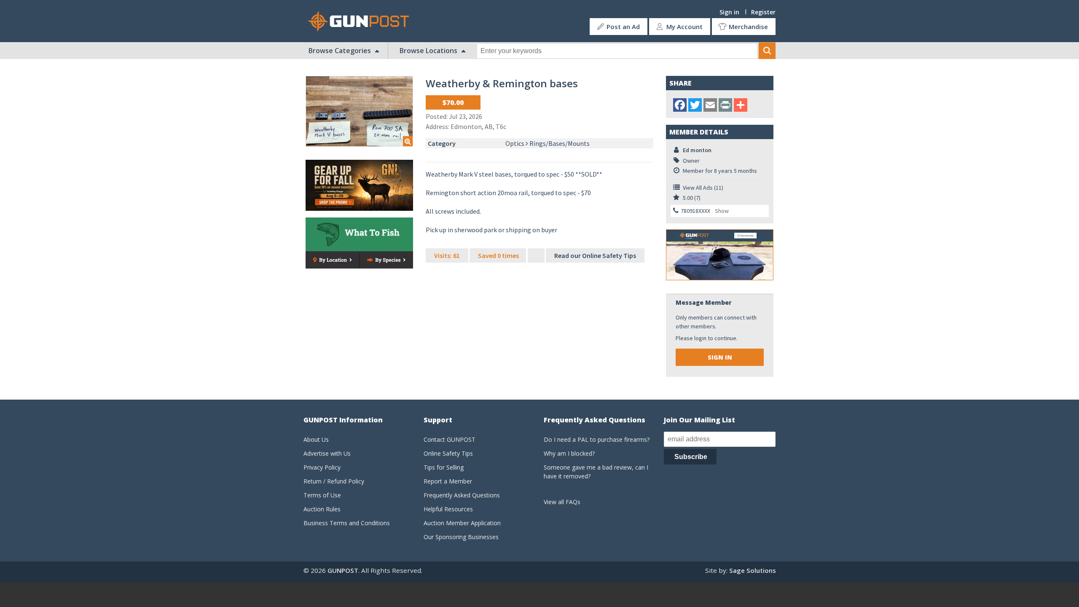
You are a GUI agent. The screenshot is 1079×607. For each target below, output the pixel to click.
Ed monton (697, 150)
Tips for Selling (444, 467)
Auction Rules (322, 509)
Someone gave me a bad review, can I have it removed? (596, 471)
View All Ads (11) (703, 187)
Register (763, 12)
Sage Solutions (752, 570)
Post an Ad (623, 26)
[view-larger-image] (359, 111)
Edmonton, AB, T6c (478, 126)
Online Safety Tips (448, 453)
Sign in (729, 12)
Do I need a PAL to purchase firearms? (597, 439)
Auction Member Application (462, 523)
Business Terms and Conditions (346, 523)
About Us (316, 439)
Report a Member (448, 481)
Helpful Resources (448, 509)
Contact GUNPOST (449, 439)
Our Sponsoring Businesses (461, 537)
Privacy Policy (322, 467)
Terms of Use (322, 495)
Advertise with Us (327, 453)
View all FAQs (562, 502)
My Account (684, 26)
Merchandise (748, 26)
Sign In (720, 357)
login (700, 338)
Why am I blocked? (569, 453)
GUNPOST (342, 570)
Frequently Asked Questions (462, 495)
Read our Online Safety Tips (595, 255)
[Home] (362, 21)
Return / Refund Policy (333, 481)
